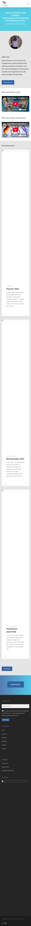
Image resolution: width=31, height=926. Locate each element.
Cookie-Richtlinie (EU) (8, 770)
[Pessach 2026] (15, 233)
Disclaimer (5, 759)
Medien (4, 745)
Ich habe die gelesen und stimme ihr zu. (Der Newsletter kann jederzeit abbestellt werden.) (15, 713)
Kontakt (4, 748)
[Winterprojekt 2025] (15, 402)
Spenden (4, 741)
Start (3, 730)
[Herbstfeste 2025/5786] (15, 574)
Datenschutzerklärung (17, 711)
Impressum (5, 763)
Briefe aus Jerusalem (10, 152)
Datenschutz (5, 767)
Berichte (4, 737)
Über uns (4, 734)
